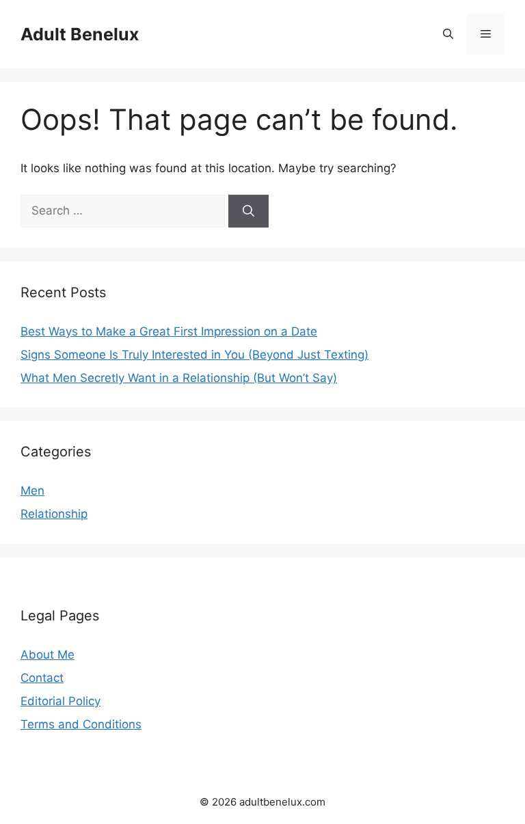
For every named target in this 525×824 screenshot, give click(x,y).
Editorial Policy (60, 701)
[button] (448, 34)
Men (32, 490)
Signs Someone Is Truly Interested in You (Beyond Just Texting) (194, 354)
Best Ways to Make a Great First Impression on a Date (169, 331)
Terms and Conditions (81, 724)
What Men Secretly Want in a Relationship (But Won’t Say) (179, 378)
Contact (42, 678)
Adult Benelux (80, 34)
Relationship (54, 514)
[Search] (248, 211)
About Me (48, 654)
